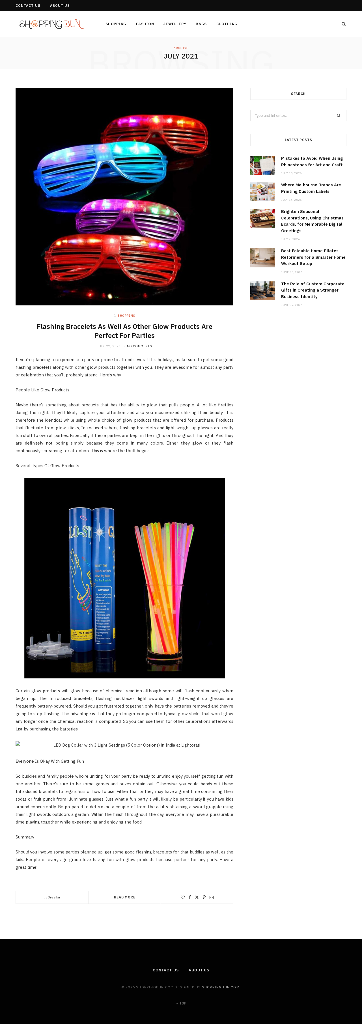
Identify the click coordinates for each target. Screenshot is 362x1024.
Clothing (227, 23)
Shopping (115, 23)
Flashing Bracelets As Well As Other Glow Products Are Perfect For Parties (124, 331)
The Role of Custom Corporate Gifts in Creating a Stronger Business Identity (312, 290)
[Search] (341, 24)
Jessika (54, 897)
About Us (60, 5)
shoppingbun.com (221, 987)
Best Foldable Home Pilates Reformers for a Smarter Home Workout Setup (313, 257)
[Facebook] (190, 897)
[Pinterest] (204, 897)
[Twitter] (197, 897)
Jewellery (174, 23)
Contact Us (28, 5)
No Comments (139, 346)
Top (182, 1003)
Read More (124, 897)
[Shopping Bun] (51, 24)
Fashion (145, 23)
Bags (201, 23)
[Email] (212, 897)
